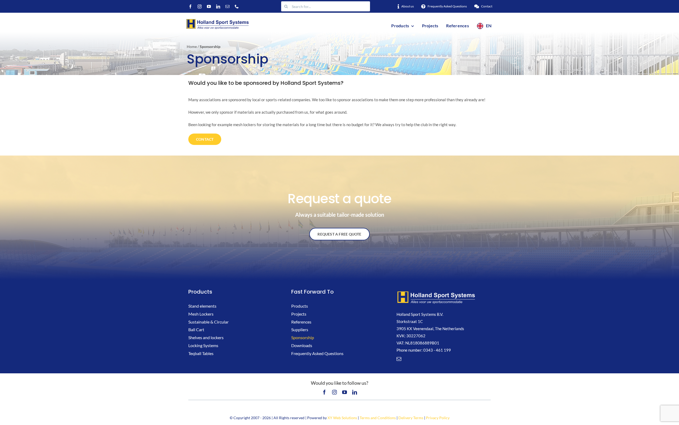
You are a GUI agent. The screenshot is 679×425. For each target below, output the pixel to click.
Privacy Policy (438, 417)
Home (192, 46)
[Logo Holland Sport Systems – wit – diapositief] (436, 292)
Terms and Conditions (378, 417)
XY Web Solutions (342, 417)
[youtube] (209, 6)
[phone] (237, 6)
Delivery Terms (410, 417)
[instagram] (200, 6)
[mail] (227, 6)
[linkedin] (218, 6)
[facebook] (190, 6)
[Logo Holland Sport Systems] (217, 19)
